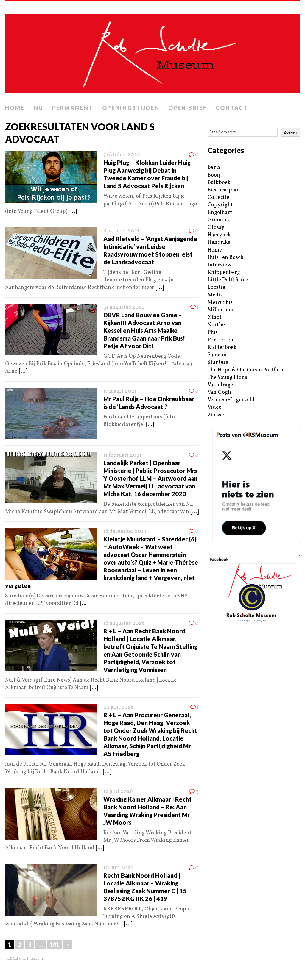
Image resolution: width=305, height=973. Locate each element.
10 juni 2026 (118, 868)
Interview (219, 265)
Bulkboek (219, 182)
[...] (73, 211)
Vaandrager (222, 385)
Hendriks (219, 242)
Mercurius (220, 302)
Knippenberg (224, 272)
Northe (216, 325)
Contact (232, 107)
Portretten (220, 340)
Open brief (187, 107)
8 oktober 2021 (121, 231)
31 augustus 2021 (123, 307)
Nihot (215, 317)
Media (215, 295)
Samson (217, 355)
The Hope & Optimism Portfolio (246, 370)
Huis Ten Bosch (226, 257)
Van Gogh (219, 392)
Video (215, 407)
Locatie (216, 287)
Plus (213, 332)
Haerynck (219, 235)
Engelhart (220, 212)
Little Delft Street (229, 280)
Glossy (216, 227)
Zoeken (290, 132)
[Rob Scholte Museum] (152, 51)
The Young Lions (227, 377)
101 (54, 944)
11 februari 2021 (122, 455)
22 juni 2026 (118, 707)
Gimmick (219, 220)
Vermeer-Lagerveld (231, 400)
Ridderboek (222, 347)
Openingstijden (131, 107)
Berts (214, 167)
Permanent (72, 107)
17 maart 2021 (119, 391)
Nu (38, 107)
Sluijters (218, 362)
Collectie (218, 197)
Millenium (221, 310)
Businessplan (224, 190)
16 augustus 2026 (124, 623)
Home (15, 107)
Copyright (220, 205)
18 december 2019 (124, 531)
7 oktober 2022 (121, 155)
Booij (214, 175)
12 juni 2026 (118, 791)
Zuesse (216, 415)
